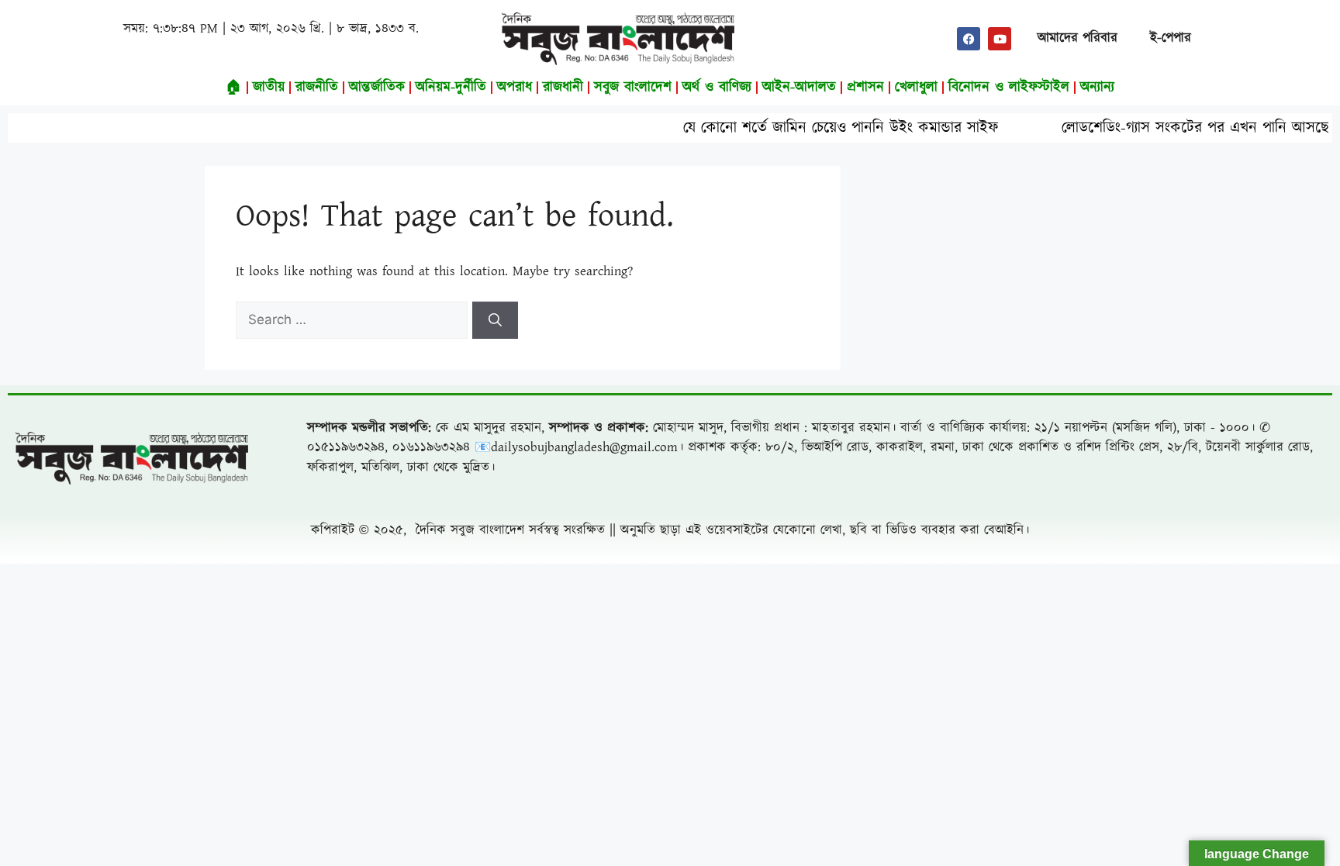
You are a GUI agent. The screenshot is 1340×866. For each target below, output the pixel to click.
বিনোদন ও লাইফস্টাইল (1008, 87)
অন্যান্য (1097, 87)
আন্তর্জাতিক (377, 87)
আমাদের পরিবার (1077, 38)
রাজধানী (563, 87)
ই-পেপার (1170, 38)
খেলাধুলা (916, 87)
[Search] (495, 320)
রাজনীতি (316, 87)
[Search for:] (354, 320)
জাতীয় (269, 87)
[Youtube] (999, 38)
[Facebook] (968, 38)
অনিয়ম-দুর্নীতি (451, 87)
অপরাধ (514, 87)
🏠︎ (234, 87)
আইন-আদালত (799, 87)
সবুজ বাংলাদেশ (633, 87)
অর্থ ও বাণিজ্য (716, 87)
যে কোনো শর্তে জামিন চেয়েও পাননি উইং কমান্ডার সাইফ (811, 128)
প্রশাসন (865, 87)
